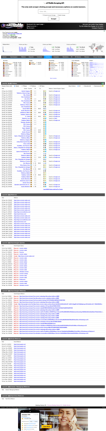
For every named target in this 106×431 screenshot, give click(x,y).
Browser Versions (98, 57)
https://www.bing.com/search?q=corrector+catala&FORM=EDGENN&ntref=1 (37, 323)
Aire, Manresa (26, 163)
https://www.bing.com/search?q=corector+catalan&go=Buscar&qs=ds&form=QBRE (39, 296)
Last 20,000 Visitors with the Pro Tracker (53, 189)
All (79, 86)
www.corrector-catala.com (15, 33)
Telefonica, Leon (26, 118)
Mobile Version (66, 405)
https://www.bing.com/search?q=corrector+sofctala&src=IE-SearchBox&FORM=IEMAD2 (40, 321)
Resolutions (65, 57)
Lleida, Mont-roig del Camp (23, 141)
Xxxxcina (21, 252)
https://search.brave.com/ (20, 214)
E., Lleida (27, 116)
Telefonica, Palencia (25, 104)
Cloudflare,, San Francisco (23, 145)
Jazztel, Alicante (26, 132)
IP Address (33, 86)
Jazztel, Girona (26, 182)
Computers (56, 57)
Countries (48, 57)
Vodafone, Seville (25, 174)
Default (17, 86)
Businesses (97, 86)
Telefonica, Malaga (25, 134)
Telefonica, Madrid (25, 155)
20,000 (10, 83)
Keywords (31, 57)
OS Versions (78, 57)
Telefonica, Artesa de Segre (23, 93)
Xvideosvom (22, 279)
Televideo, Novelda (25, 122)
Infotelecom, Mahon (25, 112)
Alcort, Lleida (26, 143)
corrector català (23, 263)
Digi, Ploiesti (27, 153)
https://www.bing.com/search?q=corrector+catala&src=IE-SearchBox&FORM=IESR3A (39, 306)
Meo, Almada (27, 95)
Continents (39, 57)
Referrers (23, 57)
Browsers (87, 57)
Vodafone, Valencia (25, 114)
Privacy (103, 407)
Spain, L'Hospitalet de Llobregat (22, 136)
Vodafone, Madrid (25, 120)
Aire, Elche (27, 99)
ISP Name (41, 86)
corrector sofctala (23, 273)
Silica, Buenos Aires (25, 165)
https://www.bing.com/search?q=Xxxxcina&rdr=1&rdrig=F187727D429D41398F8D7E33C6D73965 (42, 300)
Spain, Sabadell (26, 128)
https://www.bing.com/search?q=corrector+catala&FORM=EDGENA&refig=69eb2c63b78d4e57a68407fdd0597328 (46, 308)
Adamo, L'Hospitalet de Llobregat (22, 147)
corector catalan (23, 248)
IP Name (24, 86)
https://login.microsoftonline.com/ (22, 212)
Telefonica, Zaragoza (25, 139)
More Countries (53, 78)
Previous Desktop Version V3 (54, 405)
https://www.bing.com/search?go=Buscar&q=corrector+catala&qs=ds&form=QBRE (39, 298)
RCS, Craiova (27, 102)
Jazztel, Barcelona (25, 110)
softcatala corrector (24, 271)
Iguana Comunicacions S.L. (23, 151)
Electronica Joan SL (25, 180)
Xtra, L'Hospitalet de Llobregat (22, 159)
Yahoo (55, 118)
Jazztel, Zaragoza (25, 91)
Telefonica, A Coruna (25, 161)
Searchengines (13, 57)
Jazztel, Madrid (26, 108)
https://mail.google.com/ (20, 344)
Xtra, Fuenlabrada (25, 97)
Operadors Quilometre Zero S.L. (22, 184)
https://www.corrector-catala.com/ (22, 200)
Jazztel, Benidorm (25, 186)
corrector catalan (23, 281)
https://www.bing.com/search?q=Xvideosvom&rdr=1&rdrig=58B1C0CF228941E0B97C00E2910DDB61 (43, 327)
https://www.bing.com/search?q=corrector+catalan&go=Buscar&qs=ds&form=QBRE (39, 329)
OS (71, 57)
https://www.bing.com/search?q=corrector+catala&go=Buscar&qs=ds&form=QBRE (39, 315)
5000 (9, 195)
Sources (4, 57)
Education (87, 86)
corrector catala (23, 250)
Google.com (57, 91)
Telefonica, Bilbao (25, 137)
